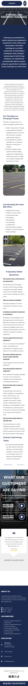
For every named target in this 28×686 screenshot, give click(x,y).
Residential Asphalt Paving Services (12, 633)
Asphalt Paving (7, 622)
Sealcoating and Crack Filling (11, 628)
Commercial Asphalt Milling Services (12, 624)
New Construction (8, 632)
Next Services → (21, 464)
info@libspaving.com (9, 661)
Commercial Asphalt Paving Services (12, 620)
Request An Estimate (14, 683)
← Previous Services (8, 464)
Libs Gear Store (8, 656)
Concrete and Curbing (9, 626)
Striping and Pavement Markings (12, 630)
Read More (14, 548)
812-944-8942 (9, 651)
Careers (12, 3)
